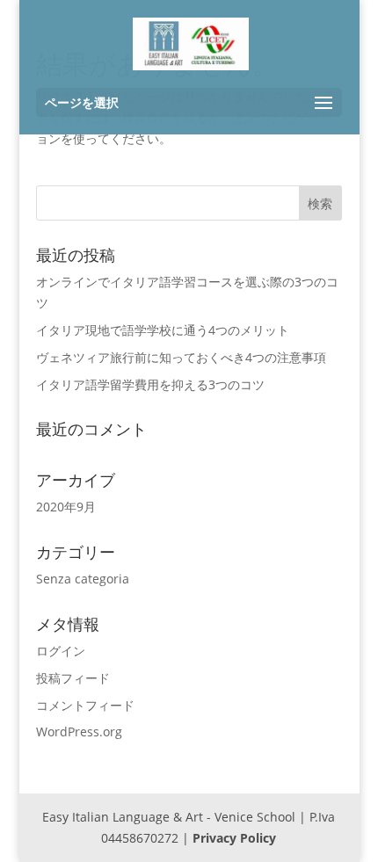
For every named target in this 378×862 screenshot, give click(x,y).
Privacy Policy (234, 837)
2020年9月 (66, 506)
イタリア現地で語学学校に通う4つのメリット (162, 330)
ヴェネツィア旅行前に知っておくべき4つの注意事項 (181, 357)
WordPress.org (79, 731)
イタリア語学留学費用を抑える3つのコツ (150, 384)
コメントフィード (85, 705)
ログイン (60, 650)
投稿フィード (73, 678)
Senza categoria (82, 578)
